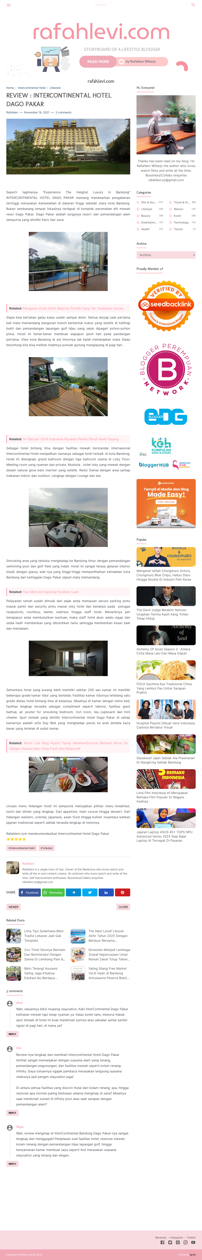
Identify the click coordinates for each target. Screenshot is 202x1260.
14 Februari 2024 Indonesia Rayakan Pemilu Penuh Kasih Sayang (71, 439)
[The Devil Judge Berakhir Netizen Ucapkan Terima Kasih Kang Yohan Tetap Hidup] (166, 605)
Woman (178, 209)
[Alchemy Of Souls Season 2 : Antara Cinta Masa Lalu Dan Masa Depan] (166, 644)
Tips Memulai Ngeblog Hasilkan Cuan (51, 592)
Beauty (145, 215)
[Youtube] (193, 1243)
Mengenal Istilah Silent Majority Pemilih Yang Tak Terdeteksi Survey (73, 308)
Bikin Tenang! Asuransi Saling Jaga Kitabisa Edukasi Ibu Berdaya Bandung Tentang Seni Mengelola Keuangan (41, 973)
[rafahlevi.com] (101, 4)
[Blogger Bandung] (166, 431)
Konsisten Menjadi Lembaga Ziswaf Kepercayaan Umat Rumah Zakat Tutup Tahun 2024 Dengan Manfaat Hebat (109, 955)
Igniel (193, 1254)
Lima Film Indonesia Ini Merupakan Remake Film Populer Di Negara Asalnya (162, 797)
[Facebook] (162, 1243)
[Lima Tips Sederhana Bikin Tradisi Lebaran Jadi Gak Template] (13, 936)
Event (177, 215)
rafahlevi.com (101, 81)
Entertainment (149, 222)
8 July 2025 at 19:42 (35, 1048)
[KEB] (161, 455)
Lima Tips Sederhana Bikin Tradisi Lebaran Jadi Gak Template (44, 935)
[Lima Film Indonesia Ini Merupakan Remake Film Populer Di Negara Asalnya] (166, 788)
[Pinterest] (122, 892)
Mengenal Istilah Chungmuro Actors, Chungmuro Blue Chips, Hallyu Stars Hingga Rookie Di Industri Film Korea (164, 575)
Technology (181, 222)
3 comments (63, 112)
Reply (12, 1034)
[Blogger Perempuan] (166, 398)
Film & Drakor (149, 202)
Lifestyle (47, 848)
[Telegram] (73, 892)
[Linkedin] (106, 892)
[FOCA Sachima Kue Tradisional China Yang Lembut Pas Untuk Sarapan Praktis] (166, 679)
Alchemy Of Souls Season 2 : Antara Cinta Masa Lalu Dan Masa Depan (163, 651)
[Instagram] (185, 1243)
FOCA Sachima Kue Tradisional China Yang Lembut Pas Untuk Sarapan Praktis (164, 688)
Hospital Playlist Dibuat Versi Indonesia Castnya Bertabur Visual (166, 725)
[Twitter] (89, 892)
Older (123, 907)
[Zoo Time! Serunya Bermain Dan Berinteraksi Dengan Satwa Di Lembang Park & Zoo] (13, 954)
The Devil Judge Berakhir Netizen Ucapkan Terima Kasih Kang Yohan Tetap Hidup (162, 614)
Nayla (19, 1127)
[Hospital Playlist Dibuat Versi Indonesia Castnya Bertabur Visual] (166, 718)
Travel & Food (182, 202)
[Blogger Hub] (154, 469)
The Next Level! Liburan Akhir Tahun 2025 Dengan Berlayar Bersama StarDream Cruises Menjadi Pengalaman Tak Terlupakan (109, 936)
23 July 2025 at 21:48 (38, 1127)
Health (145, 229)
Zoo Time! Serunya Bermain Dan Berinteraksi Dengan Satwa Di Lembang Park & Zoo (44, 955)
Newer (13, 907)
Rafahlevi (28, 863)
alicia (19, 1002)
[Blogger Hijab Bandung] (181, 469)
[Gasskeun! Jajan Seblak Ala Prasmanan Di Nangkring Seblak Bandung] (166, 753)
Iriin (18, 1048)
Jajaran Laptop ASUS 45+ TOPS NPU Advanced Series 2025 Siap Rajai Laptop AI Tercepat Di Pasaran (165, 836)
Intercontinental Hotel (23, 848)
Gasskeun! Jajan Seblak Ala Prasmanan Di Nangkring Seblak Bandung (166, 760)
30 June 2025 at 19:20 (37, 1002)
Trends (178, 229)
